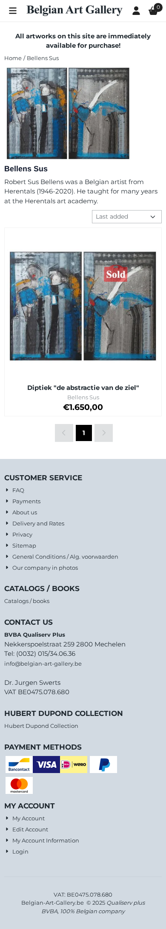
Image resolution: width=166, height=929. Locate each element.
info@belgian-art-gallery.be (43, 663)
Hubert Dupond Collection (41, 725)
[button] (12, 10)
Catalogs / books (26, 600)
